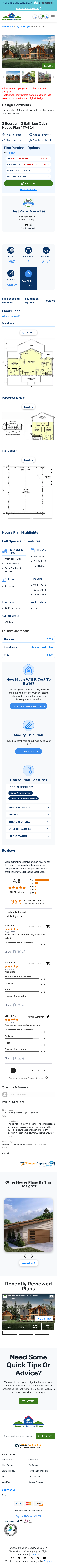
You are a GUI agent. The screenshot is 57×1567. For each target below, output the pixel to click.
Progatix (48, 1561)
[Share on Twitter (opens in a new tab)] (19, 952)
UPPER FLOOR (42, 1333)
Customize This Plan (29, 751)
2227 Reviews (19, 892)
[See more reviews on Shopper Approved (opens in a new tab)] (23, 952)
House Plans (8, 26)
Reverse (48, 66)
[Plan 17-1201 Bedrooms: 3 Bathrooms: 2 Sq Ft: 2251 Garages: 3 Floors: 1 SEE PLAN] (28, 1225)
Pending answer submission (36, 1144)
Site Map (6, 1482)
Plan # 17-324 (44, 1318)
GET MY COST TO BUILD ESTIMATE (28, 706)
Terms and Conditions (38, 1470)
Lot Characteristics (21, 787)
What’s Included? (28, 189)
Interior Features (19, 821)
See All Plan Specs (28, 283)
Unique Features (19, 836)
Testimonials (34, 1476)
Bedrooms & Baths (20, 807)
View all (5, 1153)
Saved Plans (34, 1459)
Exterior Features (20, 828)
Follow (4, 1116)
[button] (9, 1136)
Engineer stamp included (13, 1144)
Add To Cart (31, 183)
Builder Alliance (35, 1482)
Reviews (50, 300)
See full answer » (46, 1133)
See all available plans (27, 8)
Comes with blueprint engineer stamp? (20, 1113)
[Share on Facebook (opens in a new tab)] (14, 952)
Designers (33, 1465)
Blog (4, 1495)
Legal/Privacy (8, 1470)
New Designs (8, 1465)
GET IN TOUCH (28, 1401)
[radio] (41, 880)
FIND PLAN (47, 1436)
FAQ (4, 1476)
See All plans (28, 1263)
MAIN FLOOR (25, 1333)
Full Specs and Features (11, 300)
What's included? (11, 316)
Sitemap (34, 1554)
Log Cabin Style (22, 26)
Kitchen (13, 814)
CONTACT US (8, 1490)
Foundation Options (32, 300)
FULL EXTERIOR (9, 1333)
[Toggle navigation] (53, 17)
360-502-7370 (30, 1516)
